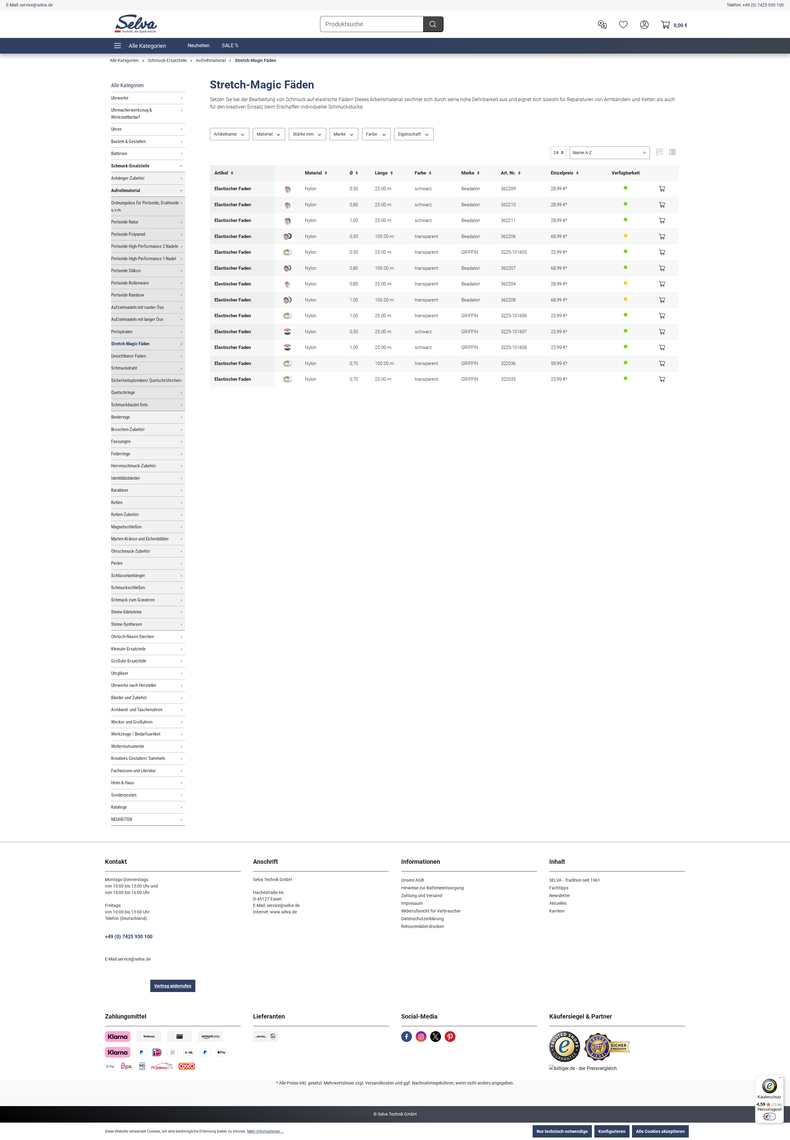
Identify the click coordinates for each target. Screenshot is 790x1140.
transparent (426, 236)
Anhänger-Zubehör (128, 178)
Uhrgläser (119, 673)
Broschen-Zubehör (128, 429)
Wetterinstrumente (127, 746)
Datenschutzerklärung (422, 918)
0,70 (354, 363)
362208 (508, 300)
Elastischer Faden (232, 188)
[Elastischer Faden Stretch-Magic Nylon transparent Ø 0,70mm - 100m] (288, 363)
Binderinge (120, 417)
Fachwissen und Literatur (133, 770)
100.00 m (384, 236)
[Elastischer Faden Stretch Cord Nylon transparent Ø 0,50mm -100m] (288, 236)
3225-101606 (514, 315)
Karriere (556, 910)
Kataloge (119, 807)
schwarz (423, 188)
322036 (508, 363)
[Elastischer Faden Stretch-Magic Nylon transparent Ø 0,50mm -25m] (288, 252)
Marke (340, 134)
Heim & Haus (122, 782)
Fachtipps (558, 887)
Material (265, 134)
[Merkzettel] (621, 24)
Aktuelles (558, 903)
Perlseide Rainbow (127, 295)
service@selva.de (36, 4)
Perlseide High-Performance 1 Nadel (143, 258)
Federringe (120, 454)
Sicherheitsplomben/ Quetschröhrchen (146, 380)
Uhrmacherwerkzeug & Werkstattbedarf (131, 113)
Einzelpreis (563, 173)
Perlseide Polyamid (128, 234)
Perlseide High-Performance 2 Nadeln (144, 246)
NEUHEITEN (121, 819)
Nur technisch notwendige (562, 1131)
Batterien (119, 153)
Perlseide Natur (125, 222)
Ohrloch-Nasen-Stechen (132, 636)
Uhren (116, 129)
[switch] (769, 1116)
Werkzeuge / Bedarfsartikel (135, 734)
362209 (508, 188)
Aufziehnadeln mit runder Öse (137, 307)
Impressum (412, 903)
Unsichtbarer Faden (128, 356)
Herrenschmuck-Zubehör (133, 466)
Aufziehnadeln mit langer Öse (137, 319)
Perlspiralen (121, 331)
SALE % (230, 45)
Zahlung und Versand (421, 895)
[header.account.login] (642, 24)
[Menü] (780, 1079)
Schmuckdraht (124, 368)
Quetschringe (123, 392)
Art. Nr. (509, 173)
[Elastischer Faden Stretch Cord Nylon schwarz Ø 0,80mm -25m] (288, 205)
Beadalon (470, 188)
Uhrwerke (119, 98)
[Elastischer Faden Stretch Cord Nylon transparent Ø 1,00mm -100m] (288, 300)
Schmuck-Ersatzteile (130, 166)
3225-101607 (514, 331)
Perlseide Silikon (126, 270)
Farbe (372, 134)
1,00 (354, 220)
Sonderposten (123, 795)
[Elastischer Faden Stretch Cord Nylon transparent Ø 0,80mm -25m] (288, 284)
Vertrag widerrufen (172, 985)
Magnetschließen (126, 527)
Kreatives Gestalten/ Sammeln (138, 758)
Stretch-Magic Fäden (130, 344)
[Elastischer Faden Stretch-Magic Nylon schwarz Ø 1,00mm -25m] (288, 347)
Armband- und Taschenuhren (136, 709)
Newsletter (559, 895)
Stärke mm (303, 134)
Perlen (117, 563)
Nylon (310, 188)
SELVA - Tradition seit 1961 (574, 880)
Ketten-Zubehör (125, 514)
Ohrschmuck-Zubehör (130, 551)
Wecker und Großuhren (131, 722)
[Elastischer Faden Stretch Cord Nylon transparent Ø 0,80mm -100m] (288, 268)
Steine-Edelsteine (126, 612)
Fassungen (121, 441)
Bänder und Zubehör (129, 697)
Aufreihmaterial (125, 190)
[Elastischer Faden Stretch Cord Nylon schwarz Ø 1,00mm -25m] (288, 220)
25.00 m (383, 188)
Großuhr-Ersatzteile (128, 661)
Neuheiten (199, 45)
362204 (508, 284)
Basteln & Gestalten (128, 141)
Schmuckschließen (128, 587)
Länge (382, 173)
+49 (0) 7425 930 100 (763, 4)
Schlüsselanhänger (128, 575)
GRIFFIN (469, 252)
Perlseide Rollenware (130, 283)
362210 (508, 204)
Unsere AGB (412, 880)
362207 (508, 268)
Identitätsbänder (125, 478)
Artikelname (226, 134)
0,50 (354, 188)
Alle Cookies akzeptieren (660, 1131)
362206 (508, 236)
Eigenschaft (410, 134)
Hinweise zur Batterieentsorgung (432, 887)
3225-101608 (514, 347)
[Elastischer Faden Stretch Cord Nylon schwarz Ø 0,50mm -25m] (288, 188)
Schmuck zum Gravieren (133, 600)
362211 (508, 220)
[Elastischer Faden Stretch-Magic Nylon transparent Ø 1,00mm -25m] (288, 315)
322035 (508, 379)
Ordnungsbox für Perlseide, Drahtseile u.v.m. (145, 206)
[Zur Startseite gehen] (136, 23)
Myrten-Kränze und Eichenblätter (140, 539)
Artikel (221, 173)
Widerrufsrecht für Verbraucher (431, 910)
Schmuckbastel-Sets (129, 405)
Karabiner (119, 490)
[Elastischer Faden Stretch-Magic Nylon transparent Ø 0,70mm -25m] (288, 379)
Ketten (117, 502)
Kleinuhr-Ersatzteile (128, 649)
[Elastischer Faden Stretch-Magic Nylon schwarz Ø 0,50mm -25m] (288, 332)
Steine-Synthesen (126, 624)
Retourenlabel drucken (422, 926)
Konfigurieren (612, 1131)
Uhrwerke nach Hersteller (133, 685)
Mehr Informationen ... (265, 1131)
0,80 (354, 204)
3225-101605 (514, 252)
